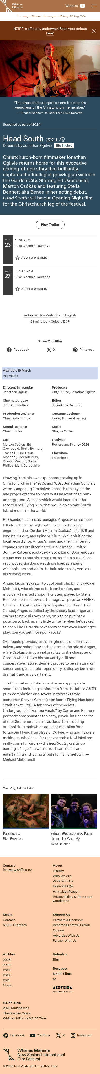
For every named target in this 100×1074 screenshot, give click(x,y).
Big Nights (64, 145)
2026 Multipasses (16, 1008)
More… (8, 985)
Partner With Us (64, 941)
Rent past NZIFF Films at (62, 973)
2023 (6, 970)
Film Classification (66, 892)
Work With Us (63, 881)
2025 (6, 960)
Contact (9, 865)
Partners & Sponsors (68, 920)
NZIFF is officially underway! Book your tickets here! (50, 30)
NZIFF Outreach (15, 925)
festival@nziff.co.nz (17, 870)
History (58, 871)
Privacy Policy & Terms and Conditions (72, 899)
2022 (6, 975)
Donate (58, 930)
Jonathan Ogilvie (37, 145)
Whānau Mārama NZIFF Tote (24, 1018)
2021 (6, 980)
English (70, 315)
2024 (36, 124)
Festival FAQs (63, 886)
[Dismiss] (94, 31)
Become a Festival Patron (71, 925)
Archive (9, 954)
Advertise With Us (66, 935)
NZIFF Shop (12, 1003)
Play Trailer (50, 225)
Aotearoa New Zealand (41, 315)
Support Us (61, 915)
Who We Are (62, 876)
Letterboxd (60, 458)
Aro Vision (10, 376)
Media (7, 915)
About (57, 865)
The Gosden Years (16, 1013)
